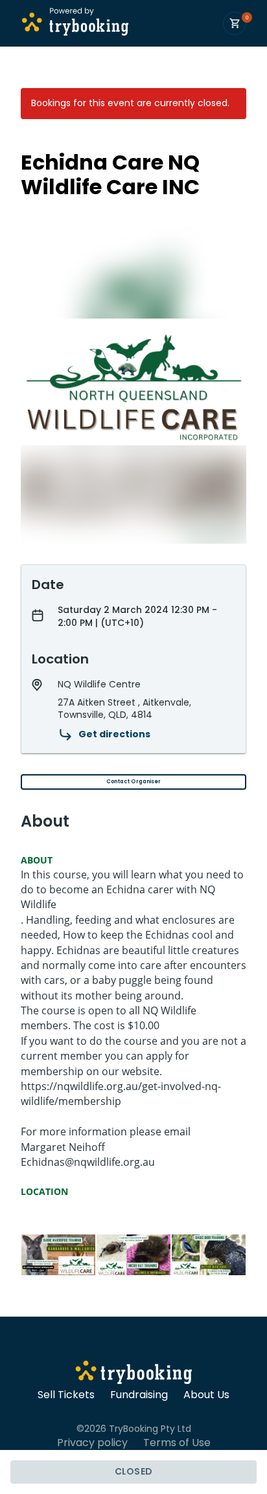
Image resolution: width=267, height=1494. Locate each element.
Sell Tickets (66, 1395)
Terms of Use (177, 1443)
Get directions (114, 734)
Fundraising (139, 1395)
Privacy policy (92, 1443)
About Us (206, 1395)
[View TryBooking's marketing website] (133, 1374)
